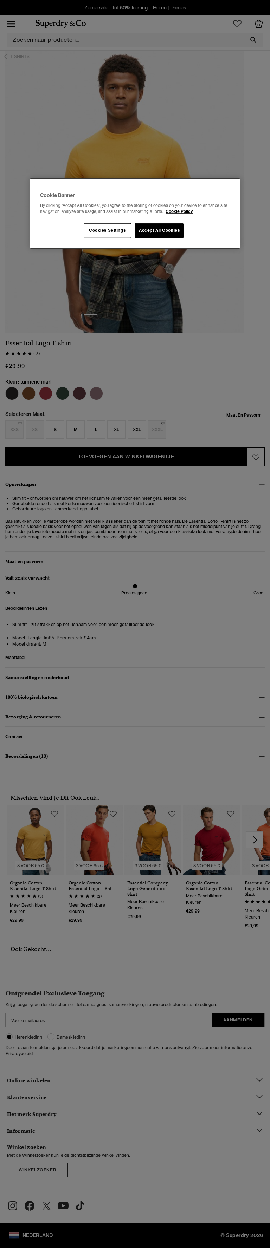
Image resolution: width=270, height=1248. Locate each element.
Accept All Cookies (159, 230)
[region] (135, 213)
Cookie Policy (179, 211)
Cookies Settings (107, 230)
